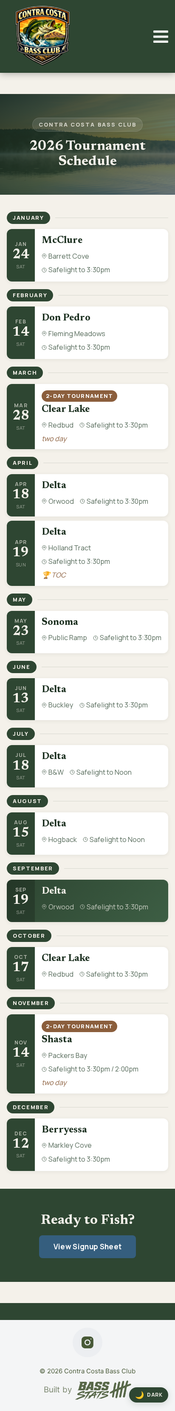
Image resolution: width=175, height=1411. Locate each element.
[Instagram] (87, 1342)
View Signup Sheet (88, 1246)
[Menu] (160, 36)
